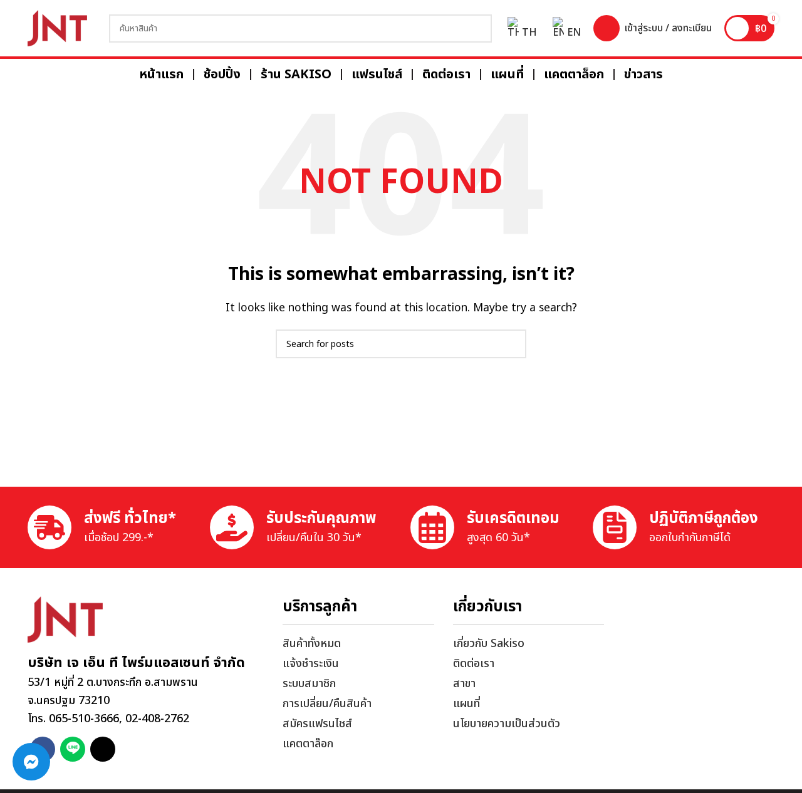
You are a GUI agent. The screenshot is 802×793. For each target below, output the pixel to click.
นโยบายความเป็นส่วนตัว (506, 723)
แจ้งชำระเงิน (311, 663)
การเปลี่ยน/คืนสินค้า (327, 703)
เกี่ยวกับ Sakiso (488, 643)
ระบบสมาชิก (309, 683)
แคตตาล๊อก (308, 743)
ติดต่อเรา (473, 663)
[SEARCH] (478, 28)
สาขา (464, 683)
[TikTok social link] (102, 749)
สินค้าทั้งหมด (312, 643)
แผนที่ (466, 703)
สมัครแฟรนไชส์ (317, 723)
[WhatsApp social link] (72, 749)
